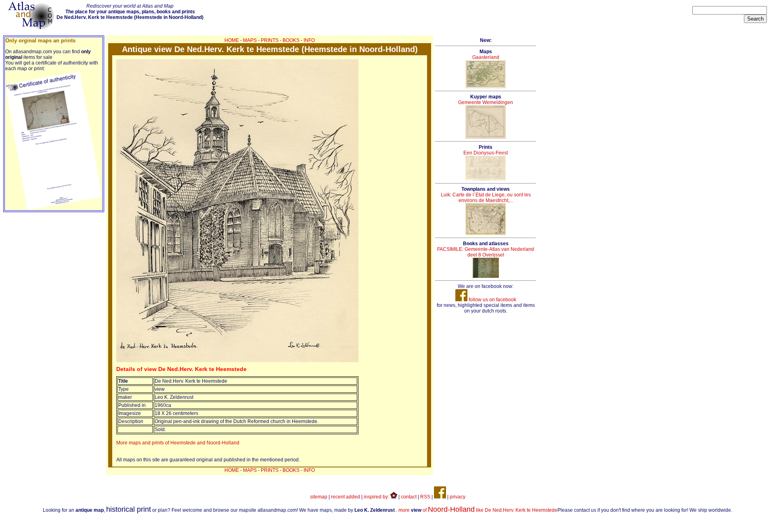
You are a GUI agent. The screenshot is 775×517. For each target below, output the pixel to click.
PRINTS (270, 40)
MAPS (250, 40)
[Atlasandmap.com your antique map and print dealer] (32, 27)
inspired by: (377, 497)
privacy (457, 497)
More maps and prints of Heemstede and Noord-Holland (177, 443)
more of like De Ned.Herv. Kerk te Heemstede (477, 510)
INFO (309, 40)
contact (409, 497)
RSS (425, 497)
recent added (345, 497)
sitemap (318, 497)
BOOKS (291, 40)
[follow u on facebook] (440, 497)
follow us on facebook (491, 299)
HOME (231, 40)
